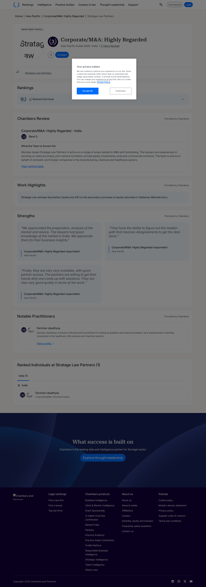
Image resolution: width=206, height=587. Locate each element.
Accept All (88, 91)
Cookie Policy (104, 82)
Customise (121, 91)
